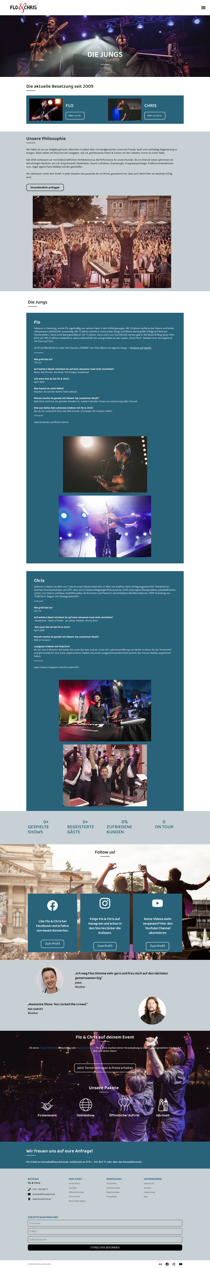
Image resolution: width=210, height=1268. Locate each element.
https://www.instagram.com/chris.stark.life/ (56, 667)
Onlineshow (86, 1115)
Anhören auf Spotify (140, 347)
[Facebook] (167, 1264)
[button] (203, 7)
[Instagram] (173, 1264)
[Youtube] (180, 1264)
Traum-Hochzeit (48, 1047)
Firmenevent (47, 1115)
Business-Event (85, 1047)
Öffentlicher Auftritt (124, 1115)
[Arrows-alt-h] (160, 1264)
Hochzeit (163, 1115)
